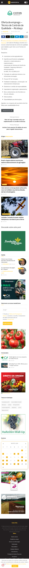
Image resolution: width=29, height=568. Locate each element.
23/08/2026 (12, 264)
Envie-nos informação (14, 542)
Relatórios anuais (14, 539)
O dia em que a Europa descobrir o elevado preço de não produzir (8, 260)
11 (6, 457)
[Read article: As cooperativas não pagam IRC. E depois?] (22, 270)
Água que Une (5, 410)
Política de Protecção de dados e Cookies (16, 564)
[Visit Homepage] (13, 2)
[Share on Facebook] (3, 36)
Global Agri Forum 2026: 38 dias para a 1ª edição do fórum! (18, 364)
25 (6, 464)
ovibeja (9, 404)
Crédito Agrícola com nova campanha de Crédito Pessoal (18, 357)
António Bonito (6, 264)
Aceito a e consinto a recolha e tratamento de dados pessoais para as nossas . (14, 316)
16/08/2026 (4, 275)
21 (18, 460)
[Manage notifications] (3, 565)
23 (25, 460)
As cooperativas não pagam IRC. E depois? (8, 268)
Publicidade (14, 544)
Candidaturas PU (5, 402)
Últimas (4, 184)
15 (22, 457)
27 (14, 464)
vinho (19, 407)
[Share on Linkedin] (21, 36)
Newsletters (14, 546)
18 (6, 460)
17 (3, 460)
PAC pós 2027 (16, 404)
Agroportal (5, 31)
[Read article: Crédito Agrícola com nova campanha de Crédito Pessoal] (4, 358)
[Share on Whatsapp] (12, 36)
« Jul (3, 443)
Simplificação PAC (6, 407)
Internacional (6, 157)
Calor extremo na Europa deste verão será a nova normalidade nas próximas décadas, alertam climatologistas (14, 190)
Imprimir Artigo (6, 110)
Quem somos (14, 537)
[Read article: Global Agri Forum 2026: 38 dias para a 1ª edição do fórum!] (4, 365)
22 (22, 460)
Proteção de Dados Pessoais (15, 554)
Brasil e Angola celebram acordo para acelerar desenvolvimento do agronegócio (13, 161)
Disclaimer (14, 556)
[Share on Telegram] (17, 36)
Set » (25, 443)
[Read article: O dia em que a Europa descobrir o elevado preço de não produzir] (22, 262)
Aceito (15, 566)
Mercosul (4, 404)
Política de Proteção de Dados (12, 315)
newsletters (10, 319)
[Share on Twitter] (8, 36)
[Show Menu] (2, 2)
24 (3, 464)
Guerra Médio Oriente (16, 402)
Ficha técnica (14, 551)
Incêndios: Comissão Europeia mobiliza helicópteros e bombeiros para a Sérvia (12, 218)
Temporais (14, 407)
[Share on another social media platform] (26, 36)
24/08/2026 (4, 164)
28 (18, 464)
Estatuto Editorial (15, 549)
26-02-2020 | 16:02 (15, 31)
